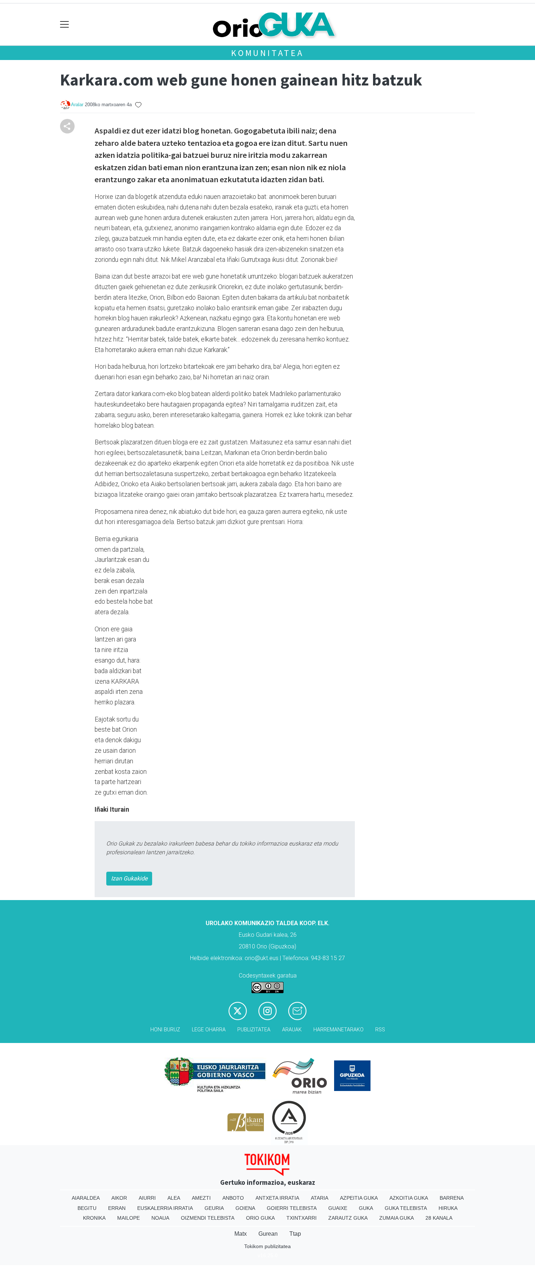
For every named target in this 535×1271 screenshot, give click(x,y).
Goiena (245, 1208)
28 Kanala (438, 1218)
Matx (240, 1234)
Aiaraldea (86, 1198)
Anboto (233, 1198)
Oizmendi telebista (207, 1218)
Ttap (295, 1234)
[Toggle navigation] (64, 24)
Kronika (94, 1218)
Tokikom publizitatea (267, 1246)
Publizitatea (253, 1030)
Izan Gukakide (129, 878)
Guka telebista (406, 1208)
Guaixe (337, 1208)
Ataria (319, 1198)
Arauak (292, 1030)
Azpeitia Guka (359, 1198)
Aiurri (147, 1198)
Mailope (128, 1218)
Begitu (87, 1208)
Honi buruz (165, 1030)
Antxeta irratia (277, 1198)
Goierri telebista (292, 1208)
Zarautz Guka (348, 1218)
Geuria (214, 1208)
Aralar (77, 104)
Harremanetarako (338, 1030)
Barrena (452, 1198)
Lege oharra (209, 1030)
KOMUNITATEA (267, 53)
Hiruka (448, 1208)
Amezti (201, 1198)
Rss (380, 1030)
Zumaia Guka (396, 1218)
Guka (366, 1208)
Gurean (268, 1234)
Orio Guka (260, 1218)
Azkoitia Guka (408, 1198)
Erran (117, 1208)
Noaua (160, 1218)
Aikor (119, 1198)
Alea (173, 1198)
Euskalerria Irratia (165, 1208)
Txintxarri (301, 1218)
